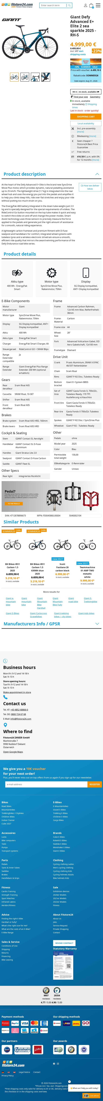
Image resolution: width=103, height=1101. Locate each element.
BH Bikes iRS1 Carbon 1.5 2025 (12, 567)
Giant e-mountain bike (11, 601)
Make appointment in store (17, 692)
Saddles (5, 871)
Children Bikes (8, 816)
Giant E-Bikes (12, 613)
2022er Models (59, 902)
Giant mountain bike (26, 601)
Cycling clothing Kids (62, 871)
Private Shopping (61, 929)
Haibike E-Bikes (60, 844)
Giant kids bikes (86, 613)
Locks (4, 837)
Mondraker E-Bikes (61, 847)
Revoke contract (64, 943)
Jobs (55, 922)
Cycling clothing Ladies (63, 864)
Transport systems (10, 851)
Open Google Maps (13, 751)
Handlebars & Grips (10, 878)
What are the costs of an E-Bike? (16, 929)
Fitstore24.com (55, 1083)
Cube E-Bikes (59, 837)
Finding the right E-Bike (12, 918)
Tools (4, 844)
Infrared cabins (9, 902)
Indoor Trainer (8, 820)
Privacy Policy (8, 1075)
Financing (6, 956)
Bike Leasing (7, 959)
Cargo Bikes (58, 820)
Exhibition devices (61, 891)
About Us (57, 918)
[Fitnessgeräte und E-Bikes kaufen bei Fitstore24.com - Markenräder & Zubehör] (17, 5)
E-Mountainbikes (60, 806)
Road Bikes (6, 806)
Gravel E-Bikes (59, 809)
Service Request (60, 925)
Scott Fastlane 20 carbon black (62, 567)
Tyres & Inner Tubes (11, 867)
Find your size (81, 96)
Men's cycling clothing (63, 867)
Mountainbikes (8, 809)
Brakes (5, 874)
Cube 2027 (6, 823)
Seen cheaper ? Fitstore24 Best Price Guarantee (87, 144)
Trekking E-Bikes (60, 813)
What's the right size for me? (14, 925)
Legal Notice (24, 1072)
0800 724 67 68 (18, 714)
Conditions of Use (9, 946)
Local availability (86, 123)
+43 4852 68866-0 (19, 709)
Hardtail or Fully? (9, 922)
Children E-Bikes (60, 816)
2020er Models (59, 895)
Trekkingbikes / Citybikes (13, 813)
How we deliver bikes (91, 187)
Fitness (56, 905)
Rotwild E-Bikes (60, 840)
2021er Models (59, 898)
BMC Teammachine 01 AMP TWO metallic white (87, 570)
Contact (56, 932)
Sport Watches (8, 898)
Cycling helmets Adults (63, 874)
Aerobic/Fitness (8, 905)
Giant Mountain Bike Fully (58, 601)
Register (95, 784)
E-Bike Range (7, 932)
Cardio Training (9, 891)
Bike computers (9, 840)
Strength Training (10, 895)
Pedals (5, 864)
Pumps (5, 847)
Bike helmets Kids (61, 878)
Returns (5, 952)
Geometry (95, 96)
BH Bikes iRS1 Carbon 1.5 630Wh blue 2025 (37, 569)
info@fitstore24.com (20, 718)
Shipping (6, 949)
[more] (80, 131)
